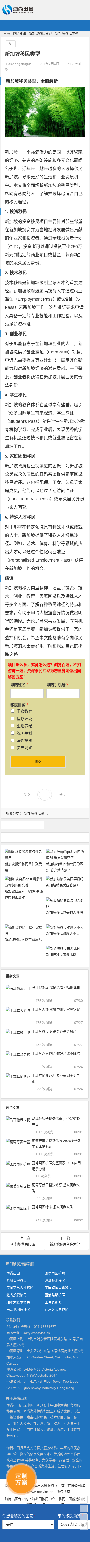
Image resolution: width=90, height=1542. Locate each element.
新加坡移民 (22, 825)
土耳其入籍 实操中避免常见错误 (56, 1009)
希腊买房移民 (16, 1280)
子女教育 (24, 711)
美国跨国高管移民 (58, 1288)
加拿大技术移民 (18, 1302)
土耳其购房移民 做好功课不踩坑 (56, 1053)
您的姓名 (19, 685)
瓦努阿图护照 (55, 1273)
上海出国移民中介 (41, 1499)
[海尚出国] (17, 12)
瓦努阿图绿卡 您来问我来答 (52, 1207)
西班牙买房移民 (56, 1309)
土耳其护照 (53, 1302)
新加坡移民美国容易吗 (63, 885)
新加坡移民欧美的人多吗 (64, 912)
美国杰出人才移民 (19, 1288)
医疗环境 (24, 719)
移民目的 (19, 705)
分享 (62, 794)
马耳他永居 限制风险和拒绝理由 (56, 987)
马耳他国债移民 (18, 1309)
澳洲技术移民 (55, 1280)
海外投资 (24, 741)
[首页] (84, 1500)
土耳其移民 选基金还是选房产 (54, 1031)
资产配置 (24, 748)
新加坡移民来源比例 (61, 954)
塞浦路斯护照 (55, 1295)
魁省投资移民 (16, 1295)
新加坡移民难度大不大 (63, 933)
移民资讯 (19, 33)
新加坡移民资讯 (40, 33)
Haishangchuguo (19, 64)
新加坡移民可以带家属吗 (23, 939)
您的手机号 (57, 685)
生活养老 (24, 726)
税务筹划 (24, 733)
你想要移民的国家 (19, 1516)
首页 (6, 33)
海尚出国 (13, 1273)
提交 (38, 762)
